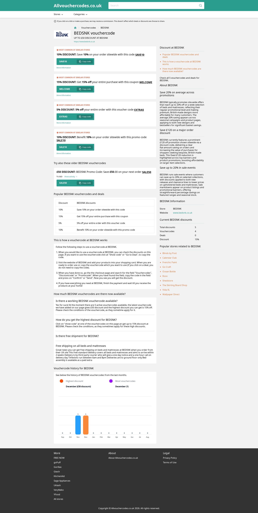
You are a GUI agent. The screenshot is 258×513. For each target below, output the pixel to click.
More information (64, 68)
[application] (105, 416)
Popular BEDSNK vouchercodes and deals (180, 55)
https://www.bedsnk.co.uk (84, 42)
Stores (57, 14)
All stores (58, 499)
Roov (165, 276)
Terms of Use (169, 462)
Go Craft (166, 266)
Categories (79, 14)
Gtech (57, 471)
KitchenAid (59, 476)
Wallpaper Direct (171, 294)
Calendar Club (169, 257)
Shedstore (167, 280)
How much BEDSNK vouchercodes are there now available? (181, 70)
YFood (57, 494)
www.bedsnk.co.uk (182, 213)
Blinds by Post (169, 253)
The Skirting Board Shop (174, 285)
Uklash (57, 485)
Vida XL (166, 289)
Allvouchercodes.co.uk (78, 5)
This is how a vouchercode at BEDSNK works (181, 63)
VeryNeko (59, 489)
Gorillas (58, 467)
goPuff (57, 462)
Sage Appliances (62, 480)
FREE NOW (59, 457)
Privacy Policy (170, 457)
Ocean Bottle (169, 271)
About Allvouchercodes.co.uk (123, 457)
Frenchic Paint (169, 262)
